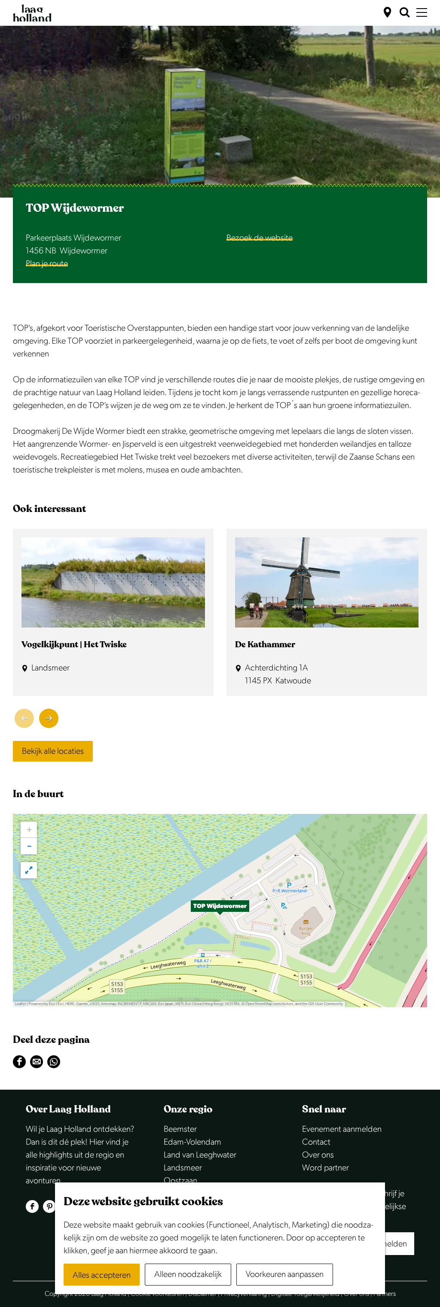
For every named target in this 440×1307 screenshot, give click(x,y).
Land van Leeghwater (200, 1155)
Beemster (180, 1129)
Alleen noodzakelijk (188, 1274)
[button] (220, 910)
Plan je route (47, 264)
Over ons (318, 1155)
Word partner (325, 1168)
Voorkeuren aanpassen (285, 1274)
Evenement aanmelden (342, 1129)
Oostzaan (180, 1181)
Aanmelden (386, 1244)
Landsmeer (183, 1168)
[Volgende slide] (48, 718)
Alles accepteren (102, 1275)
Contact (316, 1142)
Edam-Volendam (192, 1142)
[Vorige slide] (24, 718)
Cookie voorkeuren (157, 1294)
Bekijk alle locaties (53, 751)
